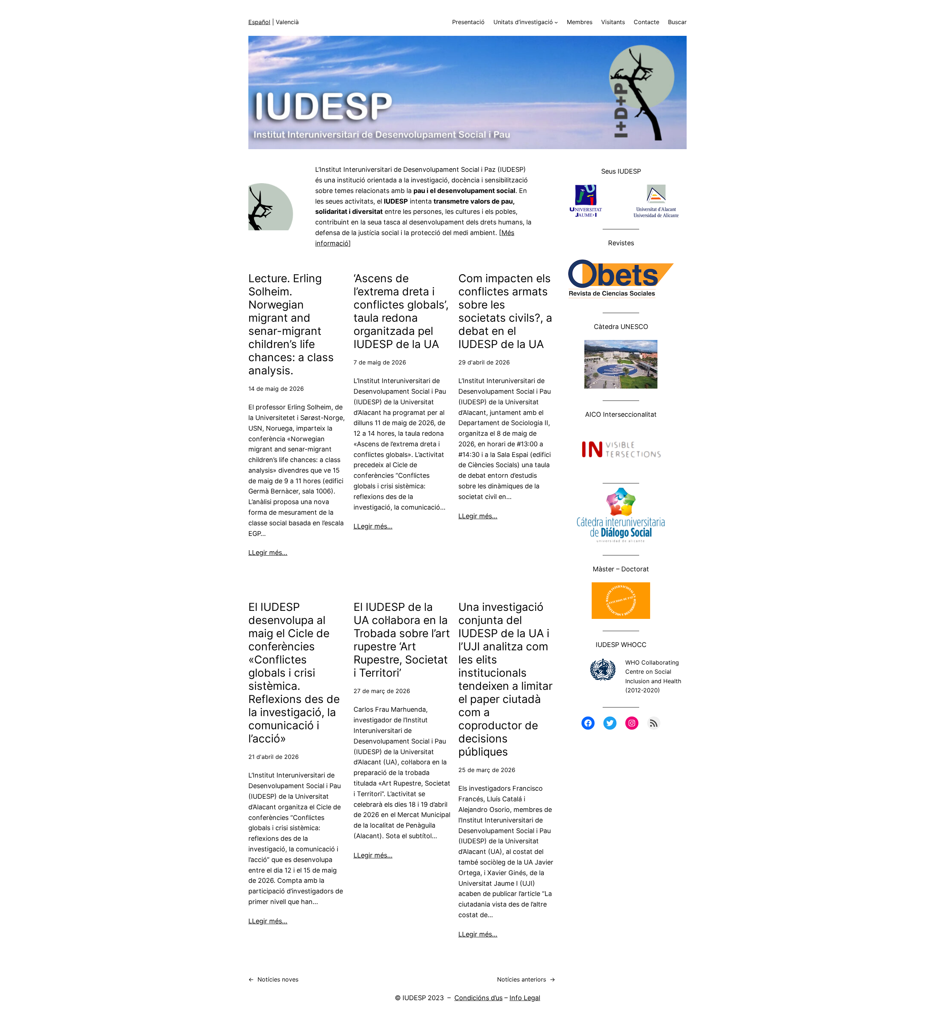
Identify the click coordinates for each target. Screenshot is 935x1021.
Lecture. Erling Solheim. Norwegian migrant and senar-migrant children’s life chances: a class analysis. (291, 324)
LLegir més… (267, 552)
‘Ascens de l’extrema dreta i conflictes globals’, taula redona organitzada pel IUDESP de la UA (401, 311)
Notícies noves (273, 979)
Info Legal (525, 998)
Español (259, 22)
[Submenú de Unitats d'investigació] (556, 22)
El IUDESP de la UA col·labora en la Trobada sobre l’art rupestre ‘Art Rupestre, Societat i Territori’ (402, 639)
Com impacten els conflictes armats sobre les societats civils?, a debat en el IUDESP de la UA (505, 311)
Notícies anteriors (526, 979)
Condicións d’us (478, 998)
